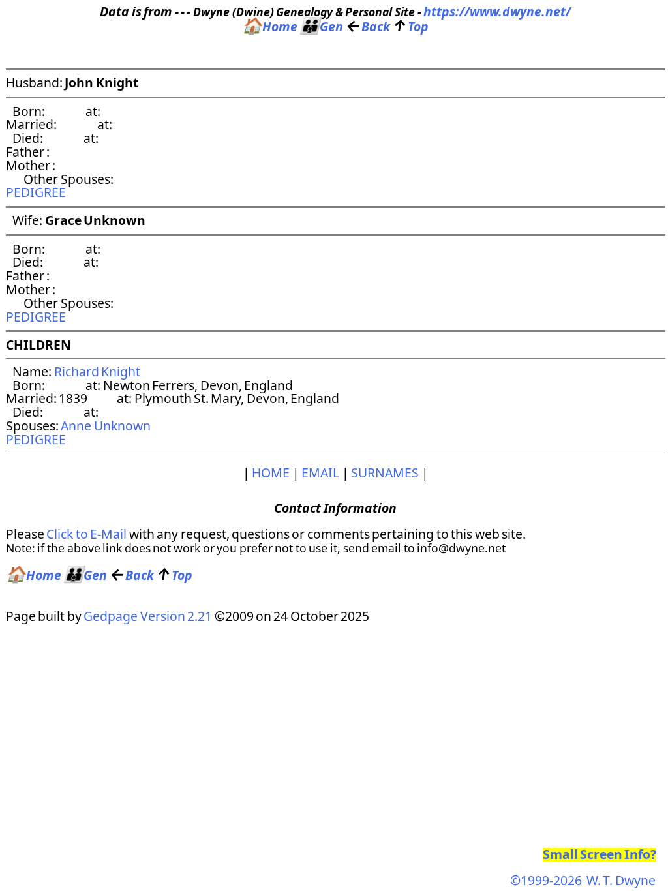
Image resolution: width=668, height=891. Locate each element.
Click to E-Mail (86, 534)
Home (269, 26)
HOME (271, 472)
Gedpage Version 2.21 (148, 616)
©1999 (583, 880)
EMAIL (320, 472)
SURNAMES (385, 472)
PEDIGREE (36, 192)
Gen (321, 26)
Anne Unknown (105, 425)
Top (410, 26)
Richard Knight (97, 371)
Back (368, 26)
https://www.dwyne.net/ (497, 11)
